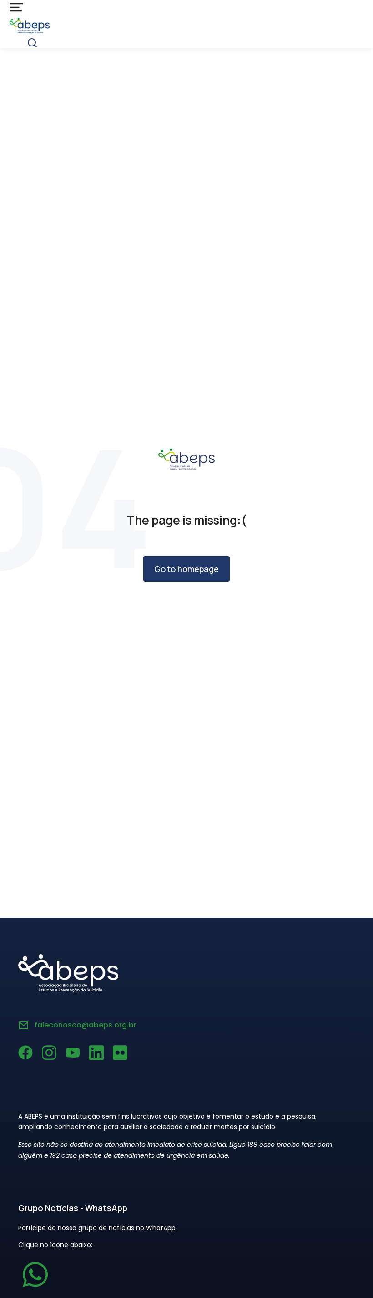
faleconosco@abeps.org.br (85, 1025)
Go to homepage (186, 568)
